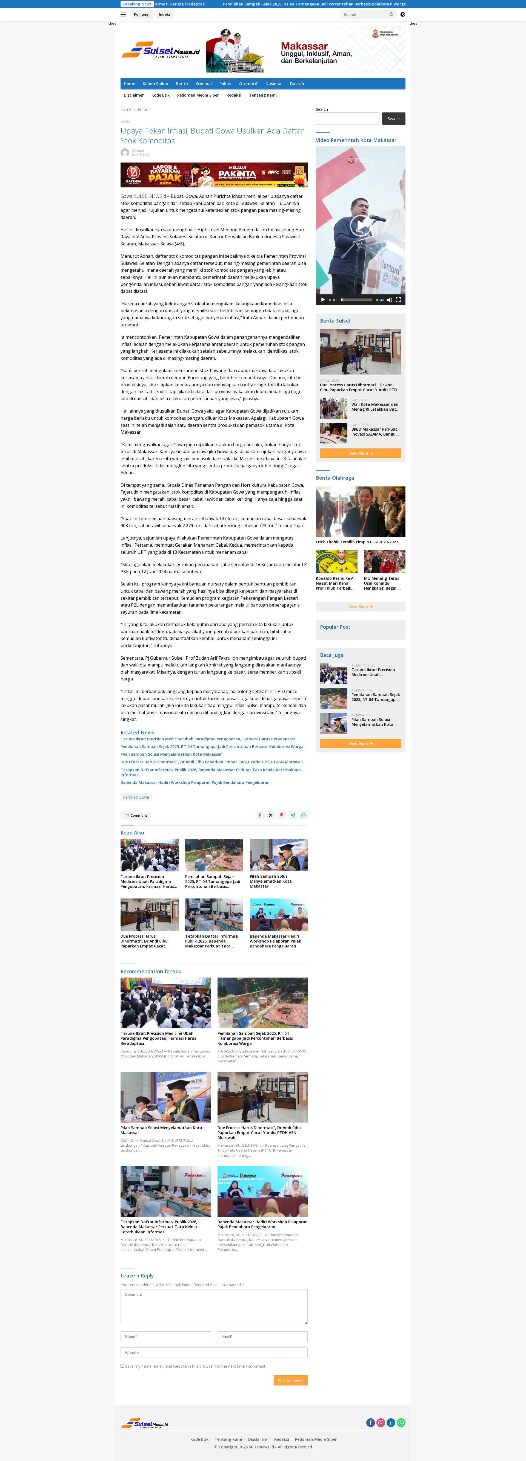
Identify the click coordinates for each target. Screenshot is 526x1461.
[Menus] (124, 14)
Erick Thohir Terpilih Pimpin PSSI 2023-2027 (357, 542)
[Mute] (389, 300)
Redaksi (234, 95)
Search (322, 109)
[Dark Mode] (402, 14)
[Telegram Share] (292, 815)
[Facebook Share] (260, 815)
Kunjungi (142, 14)
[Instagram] (380, 1423)
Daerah (297, 83)
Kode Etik (160, 95)
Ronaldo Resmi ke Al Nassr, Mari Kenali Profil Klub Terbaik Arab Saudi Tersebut (335, 583)
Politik (225, 83)
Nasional (273, 83)
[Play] (323, 300)
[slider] (356, 299)
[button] (391, 14)
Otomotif (248, 83)
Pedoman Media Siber (198, 95)
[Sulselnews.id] (162, 48)
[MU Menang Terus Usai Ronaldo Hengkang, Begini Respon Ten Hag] (384, 561)
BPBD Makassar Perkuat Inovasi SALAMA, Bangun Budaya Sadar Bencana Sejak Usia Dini (374, 432)
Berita (182, 83)
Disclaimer (134, 95)
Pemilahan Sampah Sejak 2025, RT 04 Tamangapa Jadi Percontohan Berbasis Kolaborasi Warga (246, 4)
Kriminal (204, 83)
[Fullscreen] (398, 300)
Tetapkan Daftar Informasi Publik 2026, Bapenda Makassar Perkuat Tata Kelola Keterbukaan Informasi (211, 772)
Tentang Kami (263, 95)
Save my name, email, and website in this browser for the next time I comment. (195, 1366)
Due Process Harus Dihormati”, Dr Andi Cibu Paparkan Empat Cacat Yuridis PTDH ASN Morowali (212, 762)
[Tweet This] (271, 815)
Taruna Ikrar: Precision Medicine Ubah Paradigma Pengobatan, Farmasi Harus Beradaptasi (208, 739)
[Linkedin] (391, 1423)
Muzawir (138, 150)
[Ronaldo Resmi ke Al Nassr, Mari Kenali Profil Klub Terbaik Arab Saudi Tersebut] (336, 561)
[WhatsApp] (401, 1423)
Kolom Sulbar (155, 83)
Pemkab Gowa (136, 797)
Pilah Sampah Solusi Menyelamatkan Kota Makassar (171, 754)
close (112, 23)
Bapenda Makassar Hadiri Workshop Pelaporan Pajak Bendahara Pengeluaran (195, 782)
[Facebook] (370, 1423)
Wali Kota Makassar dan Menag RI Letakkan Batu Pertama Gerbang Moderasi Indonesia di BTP (375, 407)
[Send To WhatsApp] (303, 815)
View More (358, 453)
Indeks (164, 14)
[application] (360, 225)
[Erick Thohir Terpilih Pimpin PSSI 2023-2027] (360, 511)
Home (129, 83)
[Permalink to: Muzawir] (125, 152)
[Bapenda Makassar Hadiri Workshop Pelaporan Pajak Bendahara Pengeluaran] (279, 914)
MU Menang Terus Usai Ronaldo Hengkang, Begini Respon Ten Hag (381, 583)
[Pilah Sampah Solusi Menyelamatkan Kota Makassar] (279, 855)
